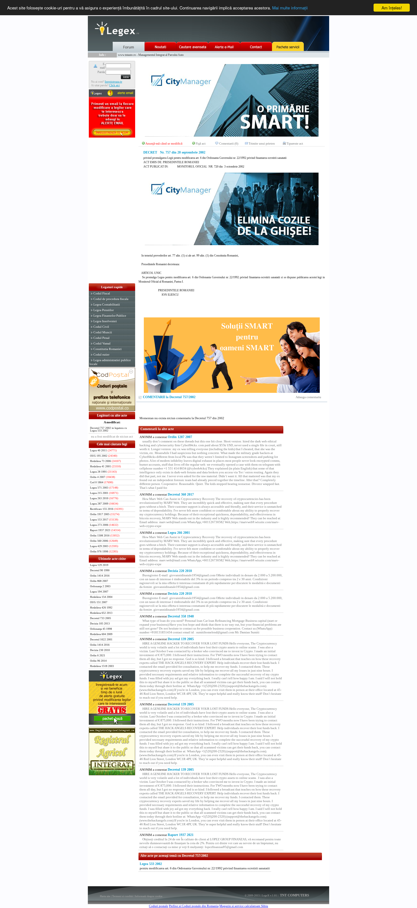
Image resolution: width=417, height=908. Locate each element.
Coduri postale (158, 906)
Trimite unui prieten (262, 143)
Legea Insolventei (105, 321)
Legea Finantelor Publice (109, 315)
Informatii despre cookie (148, 896)
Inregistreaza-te (113, 81)
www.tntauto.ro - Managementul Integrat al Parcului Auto (151, 55)
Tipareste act (294, 143)
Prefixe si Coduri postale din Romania (194, 906)
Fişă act (201, 143)
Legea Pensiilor (103, 310)
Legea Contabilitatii (106, 304)
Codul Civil (101, 327)
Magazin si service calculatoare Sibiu (243, 906)
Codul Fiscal (101, 293)
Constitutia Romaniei (107, 349)
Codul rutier (101, 354)
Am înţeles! (392, 8)
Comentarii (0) (228, 143)
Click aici (114, 85)
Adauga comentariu (308, 397)
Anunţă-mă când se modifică (163, 143)
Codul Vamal (102, 343)
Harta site (105, 896)
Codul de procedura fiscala (110, 299)
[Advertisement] (112, 210)
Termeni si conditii (122, 896)
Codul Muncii (102, 332)
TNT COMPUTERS (294, 895)
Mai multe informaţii (290, 8)
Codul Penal (101, 338)
